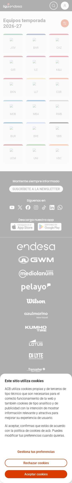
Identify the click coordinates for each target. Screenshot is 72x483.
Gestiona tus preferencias (36, 452)
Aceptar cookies (36, 474)
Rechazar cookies (36, 463)
